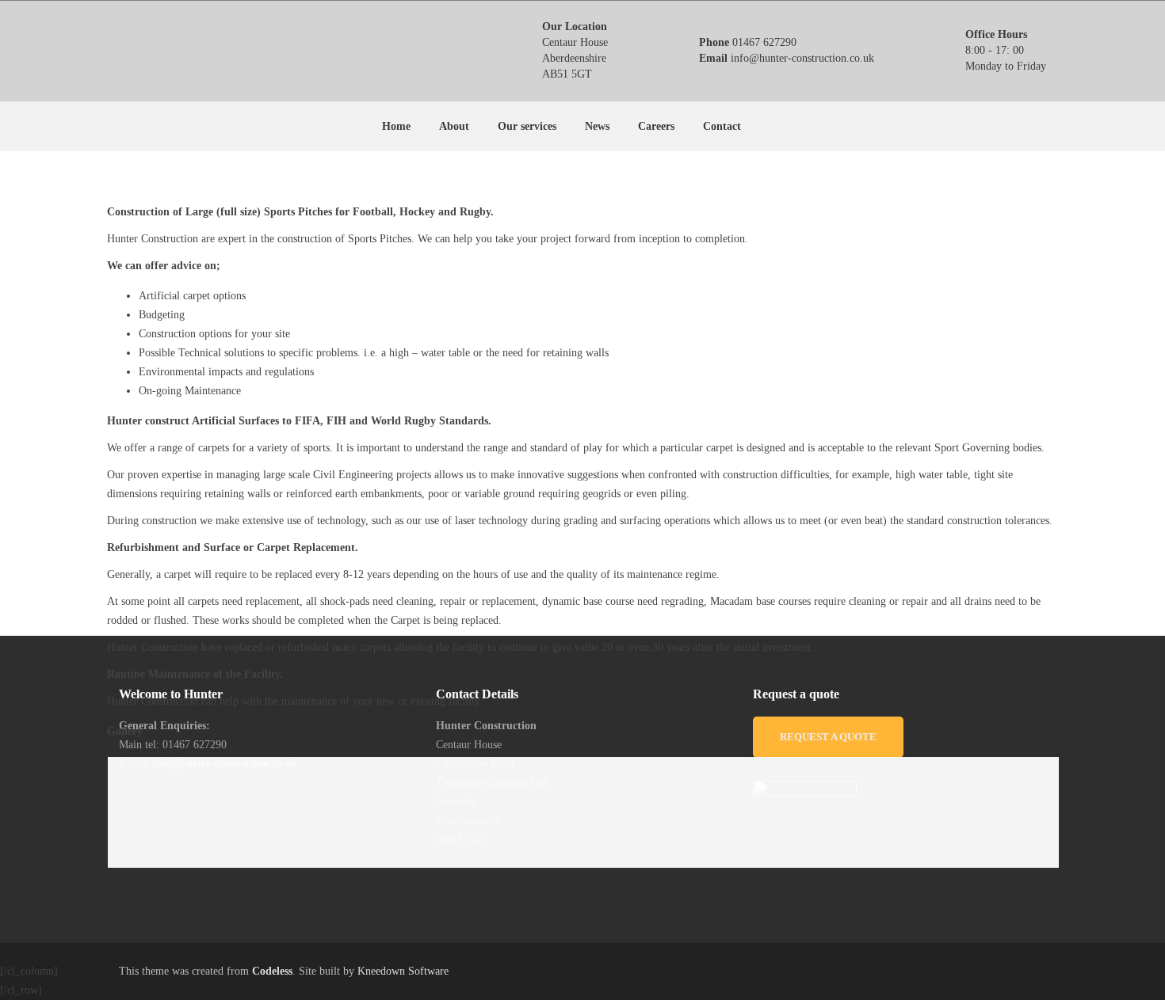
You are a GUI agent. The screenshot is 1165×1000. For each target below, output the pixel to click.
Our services (527, 126)
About (454, 126)
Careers (656, 126)
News (597, 126)
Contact (722, 126)
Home (396, 126)
